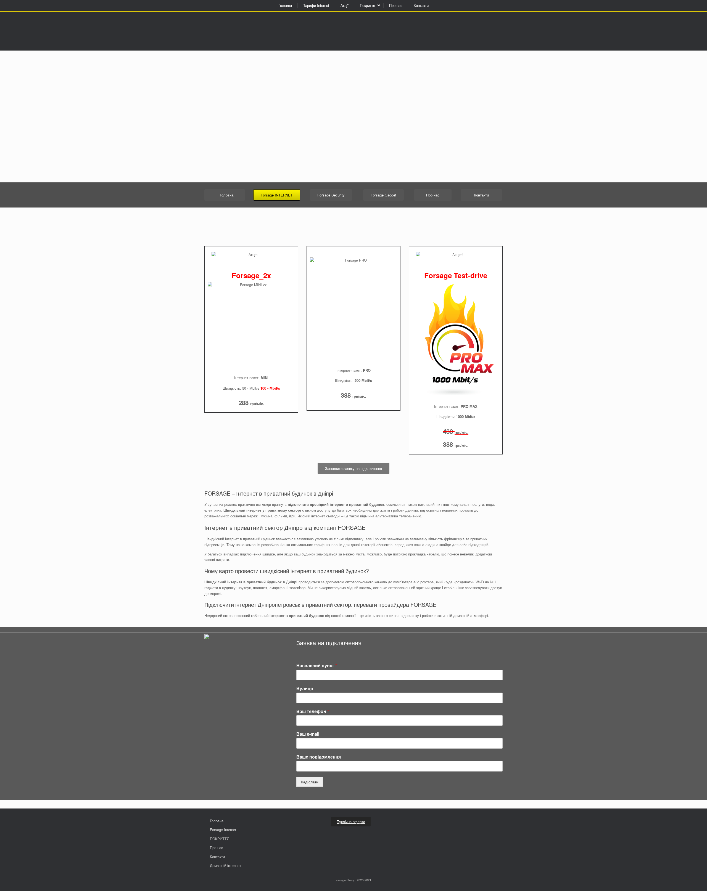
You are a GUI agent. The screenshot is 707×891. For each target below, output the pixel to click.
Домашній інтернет (225, 865)
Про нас (395, 5)
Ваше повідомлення (318, 757)
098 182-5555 (301, 24)
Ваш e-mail (307, 734)
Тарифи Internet (316, 5)
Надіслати (309, 781)
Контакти (421, 5)
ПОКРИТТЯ (219, 838)
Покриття (367, 5)
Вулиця (304, 688)
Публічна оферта (351, 821)
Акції (345, 5)
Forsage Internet (223, 829)
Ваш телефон (312, 711)
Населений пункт (316, 666)
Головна (285, 5)
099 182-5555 (301, 31)
